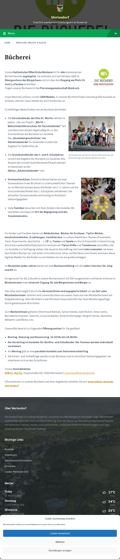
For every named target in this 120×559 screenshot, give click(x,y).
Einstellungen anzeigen (60, 550)
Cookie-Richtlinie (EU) (17, 471)
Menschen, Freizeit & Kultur (31, 42)
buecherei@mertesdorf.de (80, 373)
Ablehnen (60, 541)
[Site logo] (60, 11)
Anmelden (10, 466)
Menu (11, 33)
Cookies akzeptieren (60, 533)
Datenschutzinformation (18, 460)
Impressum (11, 454)
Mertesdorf (60, 17)
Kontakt (9, 449)
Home (7, 42)
